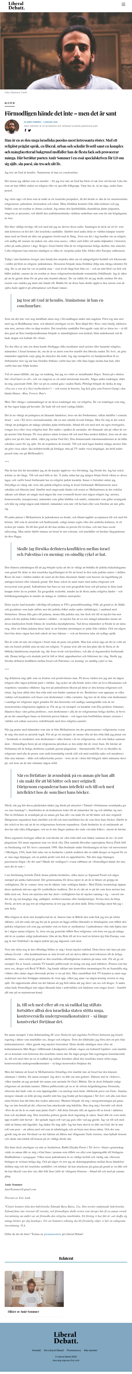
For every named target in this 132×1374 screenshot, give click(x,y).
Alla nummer (90, 1350)
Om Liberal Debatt (54, 1350)
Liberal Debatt (64, 1356)
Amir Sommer (34, 122)
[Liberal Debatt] (17, 8)
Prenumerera (74, 1350)
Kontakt (36, 1350)
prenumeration (52, 1234)
